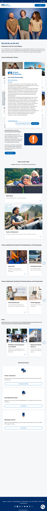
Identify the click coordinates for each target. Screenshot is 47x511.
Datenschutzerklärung (12, 80)
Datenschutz (9, 501)
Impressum (4, 501)
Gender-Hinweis (41, 501)
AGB (30, 501)
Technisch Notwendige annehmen (22, 123)
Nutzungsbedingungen (17, 501)
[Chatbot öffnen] (43, 507)
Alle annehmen (35, 123)
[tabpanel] (17, 263)
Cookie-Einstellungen (12, 121)
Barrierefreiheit (35, 501)
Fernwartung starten (23, 503)
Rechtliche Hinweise (25, 501)
